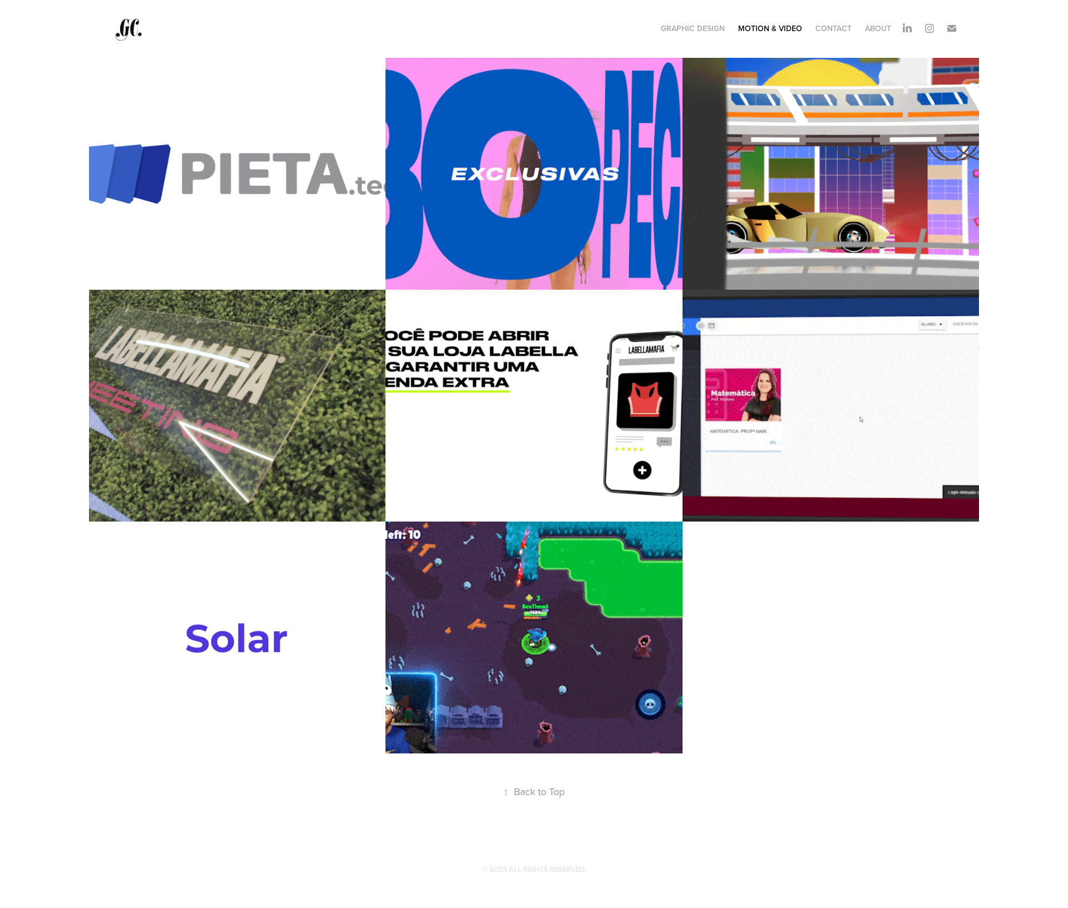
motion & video (770, 28)
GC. (130, 28)
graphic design (693, 28)
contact (833, 28)
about (878, 28)
